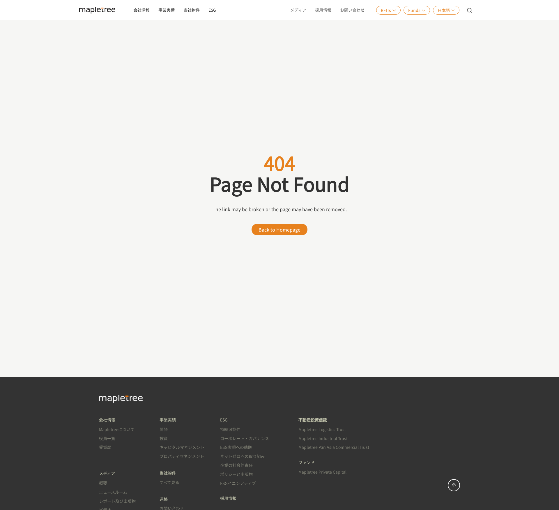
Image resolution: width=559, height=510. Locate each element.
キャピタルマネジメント (182, 447)
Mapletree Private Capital (322, 472)
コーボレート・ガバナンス (244, 438)
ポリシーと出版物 (236, 474)
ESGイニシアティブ (238, 483)
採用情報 (323, 10)
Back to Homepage (279, 229)
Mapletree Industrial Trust (323, 438)
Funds (414, 10)
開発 (164, 429)
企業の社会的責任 (236, 465)
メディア (298, 10)
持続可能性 (230, 429)
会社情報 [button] (141, 10)
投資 (164, 438)
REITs (386, 10)
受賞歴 (105, 447)
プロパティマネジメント (182, 456)
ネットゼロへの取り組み (242, 456)
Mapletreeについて (117, 429)
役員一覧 (107, 438)
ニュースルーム (113, 492)
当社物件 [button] (191, 10)
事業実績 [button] (166, 10)
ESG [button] (212, 10)
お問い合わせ (352, 10)
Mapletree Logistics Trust (322, 429)
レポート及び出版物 (117, 501)
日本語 (444, 10)
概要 (103, 483)
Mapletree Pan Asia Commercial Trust (333, 447)
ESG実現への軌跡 (236, 447)
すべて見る (169, 482)
